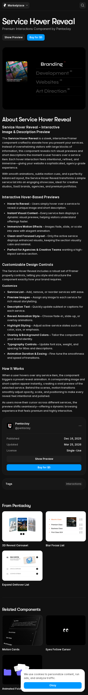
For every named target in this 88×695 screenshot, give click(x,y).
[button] (13, 37)
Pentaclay (63, 29)
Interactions (73, 483)
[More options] (80, 426)
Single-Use (74, 450)
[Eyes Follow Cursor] (66, 633)
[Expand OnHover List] (22, 569)
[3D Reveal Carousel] (22, 529)
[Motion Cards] (22, 633)
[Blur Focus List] (66, 529)
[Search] (82, 5)
